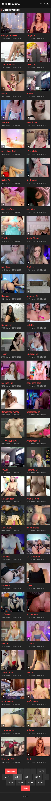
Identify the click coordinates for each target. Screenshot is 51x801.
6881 (27, 777)
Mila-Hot (5, 556)
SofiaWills (6, 614)
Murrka (4, 643)
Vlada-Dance (7, 672)
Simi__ (30, 759)
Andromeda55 (33, 441)
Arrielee (30, 730)
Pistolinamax (7, 701)
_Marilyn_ (31, 64)
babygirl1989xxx (9, 35)
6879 (7, 777)
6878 (41, 771)
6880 (17, 777)
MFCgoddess (7, 498)
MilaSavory (6, 527)
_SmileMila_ (32, 151)
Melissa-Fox (7, 383)
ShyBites (31, 267)
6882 (37, 777)
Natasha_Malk (33, 469)
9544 (10, 782)
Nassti (30, 672)
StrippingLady (33, 412)
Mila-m (4, 93)
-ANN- (30, 585)
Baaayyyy (5, 296)
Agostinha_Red (8, 151)
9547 (40, 782)
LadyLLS (31, 35)
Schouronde (32, 614)
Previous (11, 771)
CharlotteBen (7, 209)
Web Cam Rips (11, 4)
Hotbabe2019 (7, 759)
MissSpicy (6, 267)
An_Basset (32, 180)
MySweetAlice (33, 556)
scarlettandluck (8, 64)
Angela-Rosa (33, 498)
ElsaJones (6, 238)
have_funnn (32, 122)
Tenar (4, 354)
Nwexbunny (6, 325)
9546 (30, 782)
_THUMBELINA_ (9, 441)
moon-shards (33, 527)
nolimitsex (31, 209)
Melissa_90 (32, 296)
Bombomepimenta (10, 412)
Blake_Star (6, 180)
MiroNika (5, 585)
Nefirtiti (30, 325)
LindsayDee (32, 354)
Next (25, 788)
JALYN (30, 93)
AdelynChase (33, 238)
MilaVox (30, 643)
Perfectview (32, 701)
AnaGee (5, 122)
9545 (20, 782)
